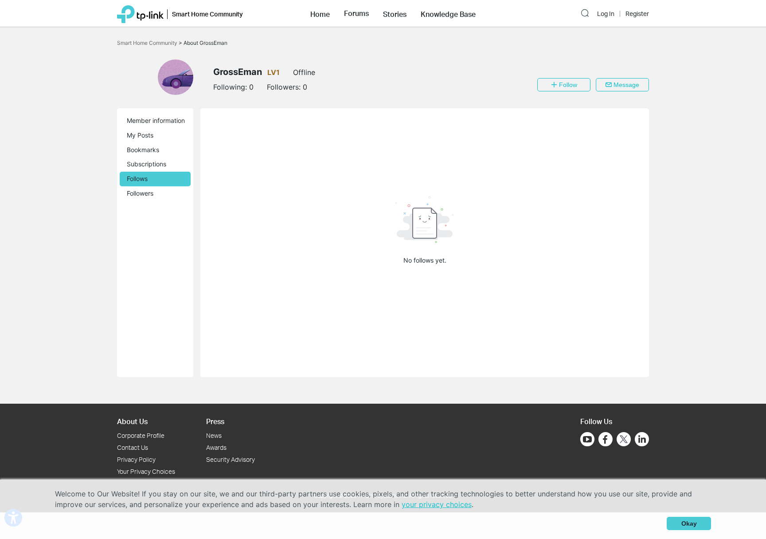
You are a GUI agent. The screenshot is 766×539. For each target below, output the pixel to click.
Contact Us (132, 447)
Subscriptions (146, 164)
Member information (156, 120)
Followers (140, 193)
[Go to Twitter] (624, 440)
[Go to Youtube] (587, 439)
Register (637, 14)
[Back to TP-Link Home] (140, 13)
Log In (605, 14)
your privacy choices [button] (437, 504)
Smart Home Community (148, 42)
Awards (216, 447)
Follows (137, 178)
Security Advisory (230, 459)
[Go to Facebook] (605, 439)
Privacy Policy (136, 459)
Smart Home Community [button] (207, 14)
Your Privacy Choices (146, 471)
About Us (132, 421)
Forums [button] (356, 13)
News (214, 435)
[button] (320, 13)
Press (215, 421)
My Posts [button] (140, 135)
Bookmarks (143, 149)
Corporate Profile (140, 435)
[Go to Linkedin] (642, 439)
